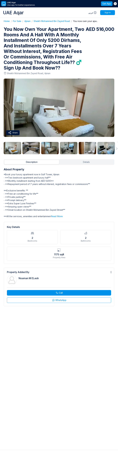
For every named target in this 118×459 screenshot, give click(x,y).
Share (15, 133)
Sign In (108, 12)
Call (61, 292)
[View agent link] (59, 287)
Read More (57, 216)
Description (31, 162)
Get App (106, 3)
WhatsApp (60, 300)
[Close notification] (115, 4)
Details (86, 162)
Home (8, 21)
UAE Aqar (13, 12)
